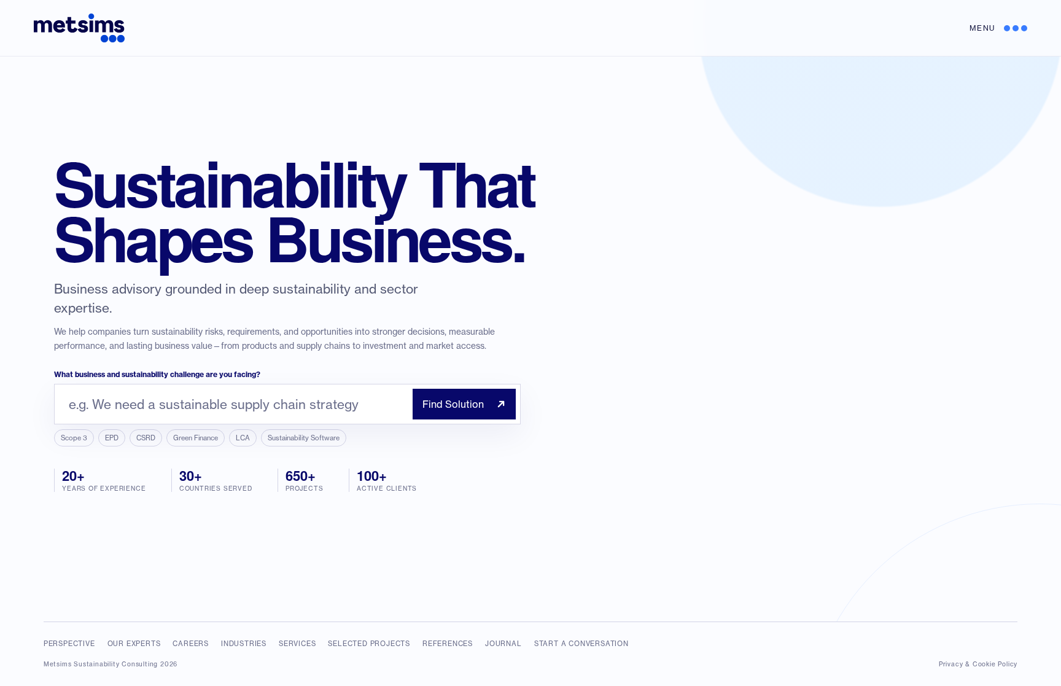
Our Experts (134, 643)
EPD (112, 438)
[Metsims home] (79, 28)
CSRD (145, 438)
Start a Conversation (581, 643)
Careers (191, 643)
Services (297, 643)
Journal (503, 643)
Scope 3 (74, 438)
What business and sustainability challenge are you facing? (157, 374)
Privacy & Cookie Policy (978, 664)
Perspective (69, 643)
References (447, 643)
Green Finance (195, 438)
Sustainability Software (304, 438)
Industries (243, 643)
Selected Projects (369, 643)
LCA (243, 438)
